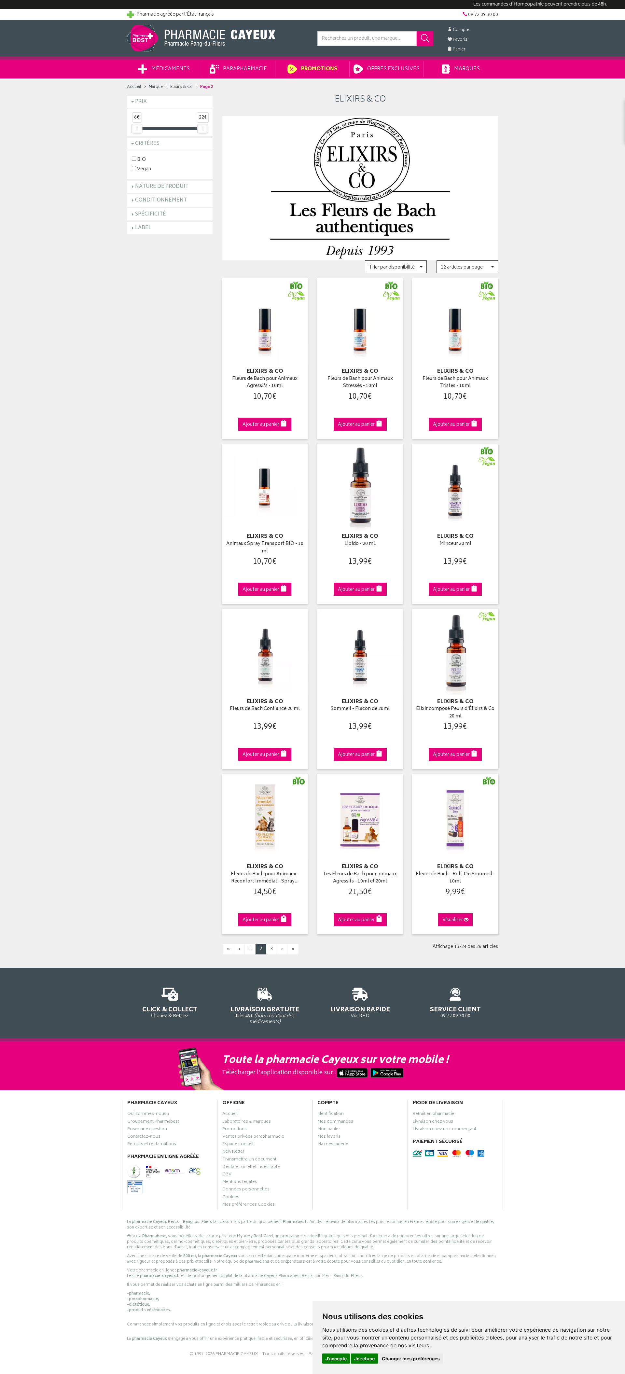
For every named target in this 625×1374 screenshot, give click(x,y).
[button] (395, 266)
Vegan (143, 169)
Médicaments (170, 69)
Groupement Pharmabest (153, 1122)
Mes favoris (328, 1137)
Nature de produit (161, 186)
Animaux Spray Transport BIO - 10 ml (264, 547)
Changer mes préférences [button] (411, 1358)
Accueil (134, 87)
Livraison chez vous (433, 1122)
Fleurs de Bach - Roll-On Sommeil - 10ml (455, 878)
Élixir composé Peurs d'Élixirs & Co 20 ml (455, 712)
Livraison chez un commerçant (444, 1130)
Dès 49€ (264, 1015)
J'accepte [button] (336, 1358)
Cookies (230, 1198)
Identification (330, 1114)
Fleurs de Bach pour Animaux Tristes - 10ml (455, 382)
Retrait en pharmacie (433, 1114)
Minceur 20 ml (455, 544)
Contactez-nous (143, 1137)
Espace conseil (238, 1145)
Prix (141, 101)
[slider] (136, 128)
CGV (226, 1175)
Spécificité (150, 214)
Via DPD (360, 1012)
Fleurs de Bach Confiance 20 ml (265, 709)
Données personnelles (246, 1190)
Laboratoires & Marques (246, 1122)
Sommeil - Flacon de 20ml (360, 709)
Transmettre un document (249, 1160)
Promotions (318, 69)
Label (143, 228)
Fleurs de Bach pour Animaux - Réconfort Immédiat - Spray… (265, 878)
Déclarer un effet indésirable (251, 1167)
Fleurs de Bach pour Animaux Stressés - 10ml (360, 382)
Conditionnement (161, 200)
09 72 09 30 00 (455, 1012)
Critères (147, 143)
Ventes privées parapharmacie (253, 1137)
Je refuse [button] (364, 1358)
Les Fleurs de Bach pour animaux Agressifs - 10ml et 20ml (360, 878)
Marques (466, 69)
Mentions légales (239, 1182)
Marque (156, 87)
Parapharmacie (244, 69)
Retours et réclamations (151, 1145)
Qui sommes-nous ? (148, 1114)
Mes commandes (335, 1122)
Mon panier (328, 1130)
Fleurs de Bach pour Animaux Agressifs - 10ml (265, 382)
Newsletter (233, 1152)
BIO (141, 159)
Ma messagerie (332, 1145)
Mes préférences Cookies (248, 1205)
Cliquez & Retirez (169, 1012)
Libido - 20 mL (360, 544)
